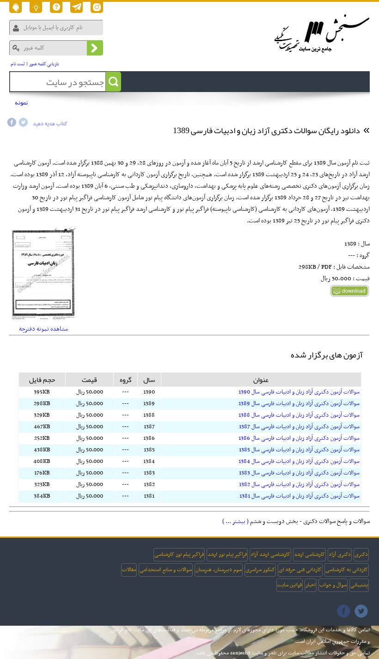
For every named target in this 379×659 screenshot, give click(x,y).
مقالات (129, 569)
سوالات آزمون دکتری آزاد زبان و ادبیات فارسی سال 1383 (299, 473)
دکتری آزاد (340, 554)
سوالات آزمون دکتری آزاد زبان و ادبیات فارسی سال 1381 (299, 496)
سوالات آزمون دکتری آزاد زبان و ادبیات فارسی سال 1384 (299, 461)
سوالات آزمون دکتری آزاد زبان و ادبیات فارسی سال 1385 (299, 450)
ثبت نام (18, 64)
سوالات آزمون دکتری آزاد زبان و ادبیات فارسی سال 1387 (299, 427)
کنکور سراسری (260, 569)
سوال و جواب (333, 585)
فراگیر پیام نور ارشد (227, 554)
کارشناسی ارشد (309, 554)
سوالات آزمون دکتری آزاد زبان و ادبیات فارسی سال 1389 (299, 404)
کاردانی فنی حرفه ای (300, 569)
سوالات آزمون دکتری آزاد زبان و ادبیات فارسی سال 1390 (299, 392)
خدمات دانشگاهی (177, 106)
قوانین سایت (289, 585)
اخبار (311, 585)
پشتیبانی (359, 585)
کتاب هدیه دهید (50, 124)
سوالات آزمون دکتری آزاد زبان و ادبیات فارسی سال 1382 (299, 485)
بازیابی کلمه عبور (44, 64)
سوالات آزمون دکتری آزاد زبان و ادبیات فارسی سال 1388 (299, 415)
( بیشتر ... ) (235, 521)
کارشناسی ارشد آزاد (270, 554)
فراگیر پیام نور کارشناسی (179, 554)
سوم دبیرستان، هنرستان (219, 569)
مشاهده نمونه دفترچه (43, 329)
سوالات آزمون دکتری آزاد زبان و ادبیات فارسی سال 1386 (299, 438)
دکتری (361, 554)
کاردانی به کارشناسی (346, 569)
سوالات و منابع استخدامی (166, 569)
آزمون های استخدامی (90, 106)
